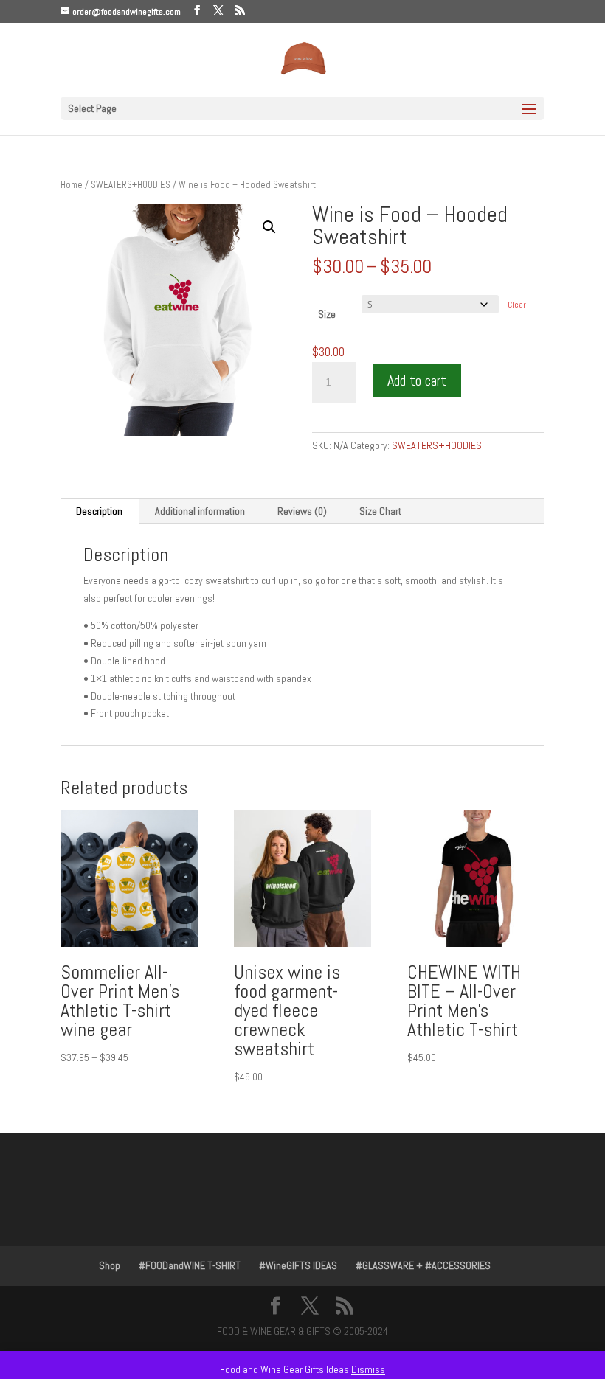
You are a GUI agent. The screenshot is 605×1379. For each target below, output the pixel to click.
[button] (269, 227)
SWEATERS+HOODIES (130, 184)
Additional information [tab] (200, 511)
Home (71, 184)
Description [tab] (99, 511)
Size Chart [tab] (380, 511)
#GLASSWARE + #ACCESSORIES (423, 1265)
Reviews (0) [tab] (302, 511)
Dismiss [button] (368, 1369)
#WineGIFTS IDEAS (298, 1265)
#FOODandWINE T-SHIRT (190, 1265)
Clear (517, 304)
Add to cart (416, 380)
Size (327, 314)
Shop (109, 1265)
